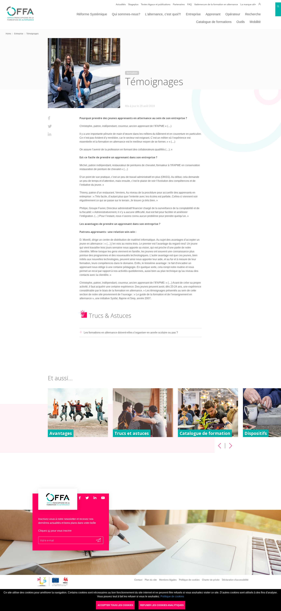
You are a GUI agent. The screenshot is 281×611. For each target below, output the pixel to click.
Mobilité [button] (255, 22)
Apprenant (213, 14)
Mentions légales (168, 579)
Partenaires (179, 4)
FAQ (189, 4)
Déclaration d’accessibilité (235, 579)
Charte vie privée (211, 579)
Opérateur (232, 14)
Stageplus (133, 4)
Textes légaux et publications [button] (155, 4)
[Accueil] (20, 19)
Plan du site (151, 579)
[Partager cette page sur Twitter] (50, 126)
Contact (138, 579)
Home (8, 34)
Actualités (121, 4)
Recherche (253, 14)
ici (49, 530)
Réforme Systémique (92, 14)
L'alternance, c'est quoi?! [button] (163, 14)
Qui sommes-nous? (126, 14)
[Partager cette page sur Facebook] (49, 118)
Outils (240, 22)
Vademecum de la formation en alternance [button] (216, 4)
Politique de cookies (189, 579)
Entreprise (193, 14)
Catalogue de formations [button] (214, 22)
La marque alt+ (248, 4)
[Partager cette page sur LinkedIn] (49, 134)
